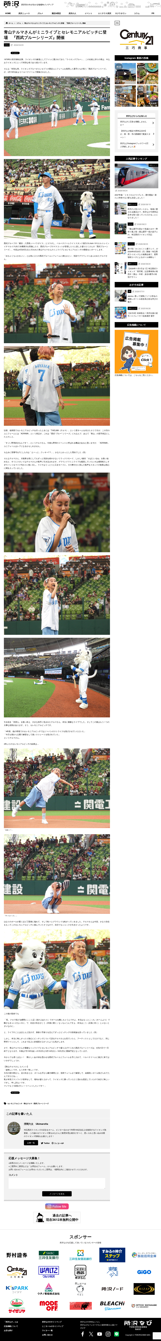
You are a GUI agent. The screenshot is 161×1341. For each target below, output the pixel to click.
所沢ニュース (24, 13)
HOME (8, 13)
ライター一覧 (47, 1330)
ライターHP (59, 1143)
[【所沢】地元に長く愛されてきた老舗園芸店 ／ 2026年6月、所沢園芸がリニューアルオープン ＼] (125, 73)
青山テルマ (28, 1103)
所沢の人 (72, 13)
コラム (137, 13)
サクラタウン (120, 13)
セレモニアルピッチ (15, 1103)
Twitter (47, 1143)
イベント (88, 13)
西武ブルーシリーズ (41, 1103)
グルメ (40, 13)
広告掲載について (11, 1326)
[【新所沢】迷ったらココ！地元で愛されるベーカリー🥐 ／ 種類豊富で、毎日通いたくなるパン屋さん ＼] (125, 96)
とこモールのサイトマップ (52, 1326)
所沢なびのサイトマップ (52, 1321)
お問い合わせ (47, 1334)
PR (153, 13)
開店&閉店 (56, 13)
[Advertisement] (136, 409)
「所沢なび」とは (11, 1321)
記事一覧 (31, 1142)
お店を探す (8, 1330)
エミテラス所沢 (104, 13)
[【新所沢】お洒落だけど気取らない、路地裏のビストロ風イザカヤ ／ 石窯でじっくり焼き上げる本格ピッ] (147, 73)
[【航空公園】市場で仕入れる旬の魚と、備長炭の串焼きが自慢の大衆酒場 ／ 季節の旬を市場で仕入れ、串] (147, 96)
